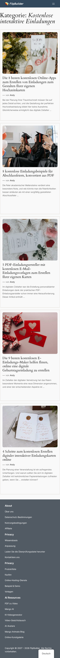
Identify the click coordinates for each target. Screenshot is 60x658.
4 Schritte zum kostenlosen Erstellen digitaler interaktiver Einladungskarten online (29, 455)
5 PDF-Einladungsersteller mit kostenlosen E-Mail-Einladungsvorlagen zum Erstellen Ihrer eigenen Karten (26, 271)
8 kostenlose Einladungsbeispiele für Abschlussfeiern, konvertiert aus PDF (28, 173)
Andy (12, 95)
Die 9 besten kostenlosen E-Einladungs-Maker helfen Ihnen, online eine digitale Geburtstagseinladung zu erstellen (26, 364)
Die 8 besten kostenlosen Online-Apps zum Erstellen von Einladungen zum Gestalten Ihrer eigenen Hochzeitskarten (29, 84)
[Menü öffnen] (53, 4)
